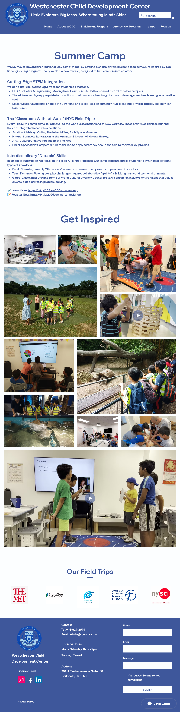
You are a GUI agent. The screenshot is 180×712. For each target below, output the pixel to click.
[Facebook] (29, 679)
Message (128, 658)
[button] (173, 16)
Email (126, 642)
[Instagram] (21, 679)
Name (126, 625)
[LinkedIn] (38, 679)
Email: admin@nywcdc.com (79, 634)
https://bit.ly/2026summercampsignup (55, 194)
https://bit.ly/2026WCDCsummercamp (53, 190)
